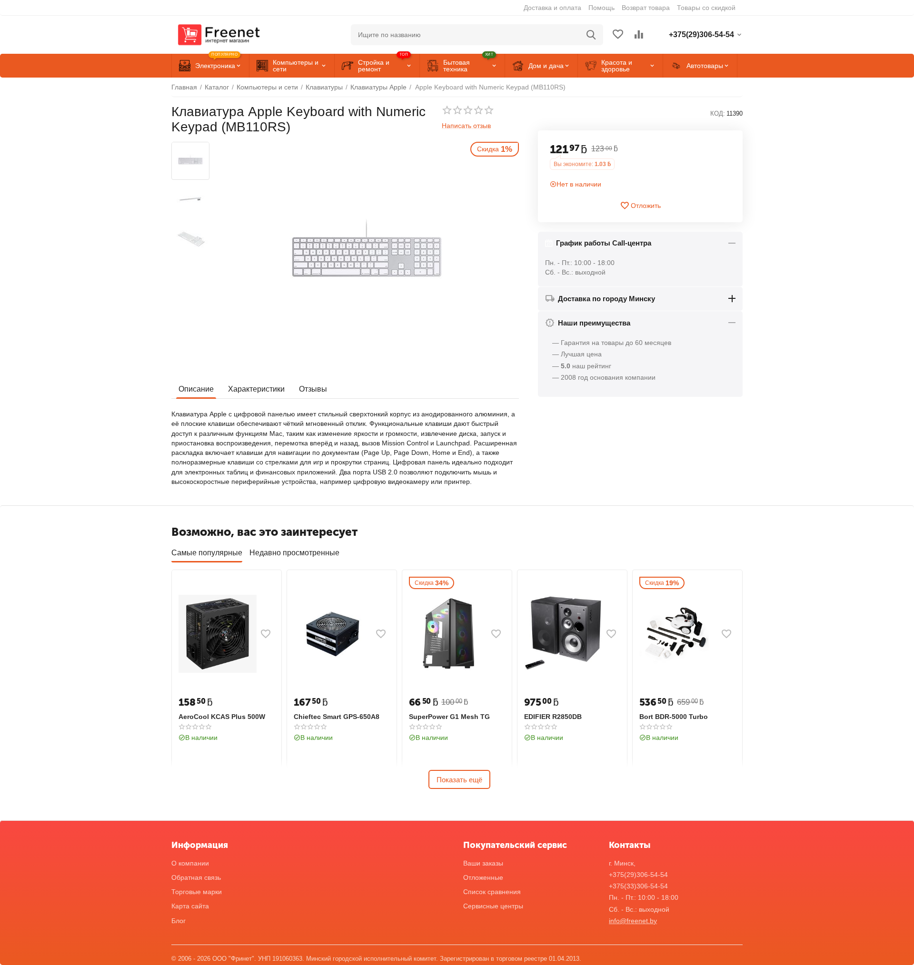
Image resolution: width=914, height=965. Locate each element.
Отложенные (483, 877)
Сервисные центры (493, 906)
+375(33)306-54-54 (638, 886)
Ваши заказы (483, 863)
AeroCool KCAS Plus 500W (222, 716)
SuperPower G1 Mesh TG (449, 716)
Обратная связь (196, 877)
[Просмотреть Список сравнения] (639, 35)
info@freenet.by (633, 921)
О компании (190, 863)
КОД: (717, 114)
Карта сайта (190, 906)
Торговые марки (196, 892)
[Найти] (591, 34)
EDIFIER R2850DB (553, 716)
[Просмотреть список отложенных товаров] (618, 35)
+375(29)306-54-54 (638, 874)
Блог (178, 921)
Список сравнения (492, 892)
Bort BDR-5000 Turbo (673, 716)
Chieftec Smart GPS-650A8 (336, 716)
